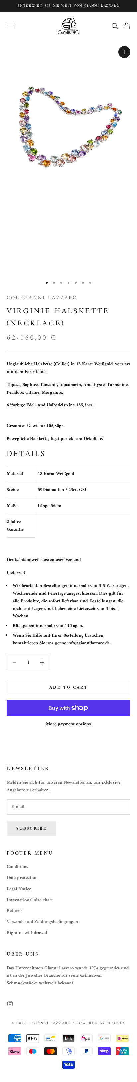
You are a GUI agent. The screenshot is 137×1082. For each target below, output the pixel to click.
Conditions (17, 867)
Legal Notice (19, 889)
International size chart (30, 900)
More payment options (68, 724)
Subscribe (31, 828)
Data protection (22, 878)
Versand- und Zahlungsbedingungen (42, 922)
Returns (15, 911)
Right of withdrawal (27, 933)
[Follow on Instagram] (10, 1003)
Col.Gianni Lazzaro (42, 298)
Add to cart (68, 687)
